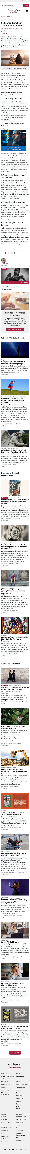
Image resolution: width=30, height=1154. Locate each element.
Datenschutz (19, 1098)
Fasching (3, 1117)
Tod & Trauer (4, 1142)
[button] (4, 34)
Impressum (19, 1101)
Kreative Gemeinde (21, 1122)
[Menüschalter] (27, 10)
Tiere (12, 287)
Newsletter (19, 1096)
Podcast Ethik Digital (6, 1084)
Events (18, 1125)
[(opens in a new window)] (5, 1150)
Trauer (16, 287)
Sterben (7, 287)
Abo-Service (19, 1079)
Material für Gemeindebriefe (20, 1134)
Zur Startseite (15, 1053)
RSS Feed (18, 1138)
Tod (3, 287)
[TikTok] (17, 1150)
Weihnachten (4, 1130)
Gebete (18, 1128)
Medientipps (4, 1082)
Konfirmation (4, 1136)
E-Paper (18, 1082)
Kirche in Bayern (5, 1079)
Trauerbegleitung (6, 289)
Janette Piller (8, 29)
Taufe (2, 1133)
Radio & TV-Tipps (5, 1090)
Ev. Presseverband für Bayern (22, 1108)
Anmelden (26, 1)
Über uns (18, 1104)
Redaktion (19, 1093)
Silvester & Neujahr (6, 1128)
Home (3, 16)
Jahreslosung (19, 1130)
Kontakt (18, 1090)
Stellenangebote (20, 1087)
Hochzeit (3, 1139)
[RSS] (25, 1150)
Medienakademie (21, 1119)
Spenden (18, 1141)
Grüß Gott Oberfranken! (7, 1076)
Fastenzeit (4, 1119)
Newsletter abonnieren (15, 329)
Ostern (3, 1125)
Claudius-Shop (20, 1076)
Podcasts (3, 1087)
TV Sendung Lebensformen (5, 1094)
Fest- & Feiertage (5, 1122)
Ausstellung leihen (21, 1117)
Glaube (9, 16)
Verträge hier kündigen (22, 1084)
